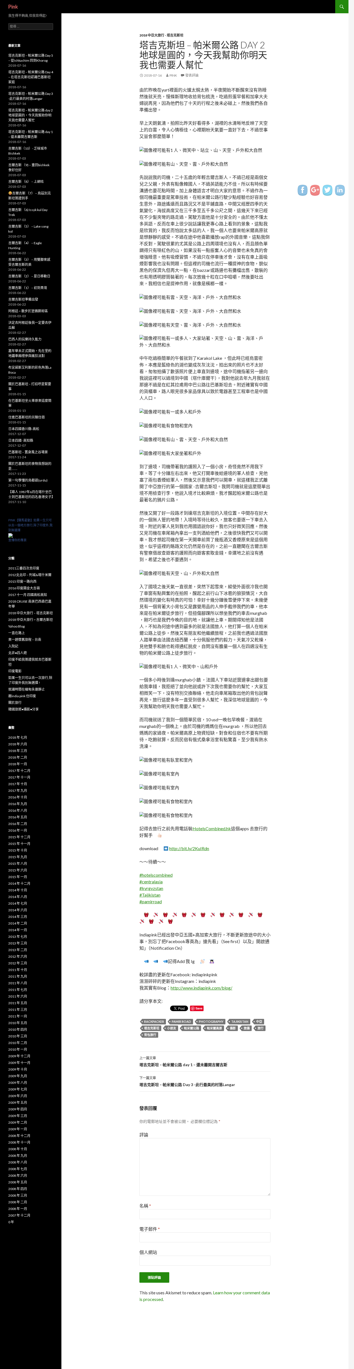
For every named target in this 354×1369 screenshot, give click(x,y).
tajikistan (239, 1021)
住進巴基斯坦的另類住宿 (26, 417)
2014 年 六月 (17, 910)
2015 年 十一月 (19, 844)
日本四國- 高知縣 (20, 440)
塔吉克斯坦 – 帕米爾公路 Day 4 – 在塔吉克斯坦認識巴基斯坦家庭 (30, 77)
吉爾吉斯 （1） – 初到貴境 (27, 288)
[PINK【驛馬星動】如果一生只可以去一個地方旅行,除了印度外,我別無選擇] (10, 535)
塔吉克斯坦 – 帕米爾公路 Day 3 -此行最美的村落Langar (187, 1081)
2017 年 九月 (17, 790)
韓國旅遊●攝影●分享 (23, 709)
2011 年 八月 (17, 983)
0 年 (11, 1222)
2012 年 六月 (17, 956)
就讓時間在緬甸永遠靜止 (26, 689)
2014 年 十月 (17, 890)
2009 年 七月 (17, 1089)
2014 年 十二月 (19, 883)
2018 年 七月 (17, 737)
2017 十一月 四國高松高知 (27, 595)
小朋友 (171, 1028)
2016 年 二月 (17, 824)
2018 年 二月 (17, 757)
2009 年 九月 (17, 1076)
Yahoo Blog (16, 626)
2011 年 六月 (17, 996)
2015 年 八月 (17, 864)
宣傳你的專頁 (17, 540)
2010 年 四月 (17, 1029)
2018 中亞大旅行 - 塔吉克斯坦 (161, 35)
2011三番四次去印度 (23, 568)
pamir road (181, 1021)
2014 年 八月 (17, 897)
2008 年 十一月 (19, 1142)
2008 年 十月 (17, 1149)
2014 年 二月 (17, 923)
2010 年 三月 (17, 1036)
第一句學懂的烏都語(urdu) (28, 480)
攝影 (233, 1028)
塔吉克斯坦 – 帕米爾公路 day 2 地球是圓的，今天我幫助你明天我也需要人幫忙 (30, 115)
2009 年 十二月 (19, 1056)
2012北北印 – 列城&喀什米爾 (29, 575)
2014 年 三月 (17, 917)
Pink (13, 7)
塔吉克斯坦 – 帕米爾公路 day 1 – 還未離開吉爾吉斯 (183, 1061)
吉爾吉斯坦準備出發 (23, 299)
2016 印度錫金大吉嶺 (24, 588)
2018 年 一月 (17, 764)
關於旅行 (15, 703)
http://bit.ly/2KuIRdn (189, 848)
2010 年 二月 (17, 1043)
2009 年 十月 (17, 1069)
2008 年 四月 (17, 1189)
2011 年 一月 (17, 1016)
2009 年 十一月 (19, 1063)
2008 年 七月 (17, 1169)
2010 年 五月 (17, 1023)
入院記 (13, 646)
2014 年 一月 (17, 930)
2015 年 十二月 (19, 837)
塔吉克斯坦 (151, 1028)
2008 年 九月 (17, 1156)
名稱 (145, 1205)
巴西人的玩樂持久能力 (24, 339)
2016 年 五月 (17, 817)
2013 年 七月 (17, 937)
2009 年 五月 (17, 1102)
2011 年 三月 (17, 1010)
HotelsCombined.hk (211, 828)
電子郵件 (149, 1229)
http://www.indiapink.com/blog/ (201, 987)
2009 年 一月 (17, 1129)
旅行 (260, 1028)
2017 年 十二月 (19, 771)
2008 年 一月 (17, 1209)
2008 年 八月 (17, 1162)
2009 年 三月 (17, 1116)
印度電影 (15, 671)
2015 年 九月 (17, 857)
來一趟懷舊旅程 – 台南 (24, 639)
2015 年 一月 (17, 877)
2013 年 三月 (17, 943)
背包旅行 (150, 1035)
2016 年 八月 (17, 810)
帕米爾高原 (214, 1028)
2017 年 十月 (17, 784)
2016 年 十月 (17, 797)
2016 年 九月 (17, 804)
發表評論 (192, 75)
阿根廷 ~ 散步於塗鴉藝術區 (28, 311)
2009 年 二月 (17, 1122)
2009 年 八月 (17, 1083)
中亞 (259, 1021)
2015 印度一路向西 (22, 581)
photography (211, 1021)
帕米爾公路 (191, 1028)
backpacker (154, 1021)
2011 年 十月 (17, 970)
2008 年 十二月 (19, 1136)
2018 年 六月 (17, 744)
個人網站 (148, 1252)
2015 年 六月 (17, 870)
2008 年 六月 (17, 1175)
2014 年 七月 (17, 903)
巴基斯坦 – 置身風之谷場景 (28, 452)
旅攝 (247, 1028)
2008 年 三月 (17, 1195)
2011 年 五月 (17, 1003)
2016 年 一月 (17, 830)
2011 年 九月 (17, 976)
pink (173, 75)
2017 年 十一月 (19, 777)
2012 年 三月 (17, 963)
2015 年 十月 (17, 850)
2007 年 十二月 (19, 1215)
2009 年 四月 (17, 1109)
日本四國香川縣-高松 (23, 429)
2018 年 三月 (17, 751)
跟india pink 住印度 (22, 696)
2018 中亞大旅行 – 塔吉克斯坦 (30, 613)
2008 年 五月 (17, 1182)
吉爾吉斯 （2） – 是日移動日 (29, 276)
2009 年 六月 (17, 1096)
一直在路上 (16, 633)
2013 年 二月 (17, 950)
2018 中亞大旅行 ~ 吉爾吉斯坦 (30, 620)
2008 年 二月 (17, 1202)
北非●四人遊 (17, 653)
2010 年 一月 (17, 1049)
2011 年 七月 (17, 990)
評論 (143, 1134)
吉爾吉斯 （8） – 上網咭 (26, 181)
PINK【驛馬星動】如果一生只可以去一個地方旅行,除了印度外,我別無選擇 (30, 525)
